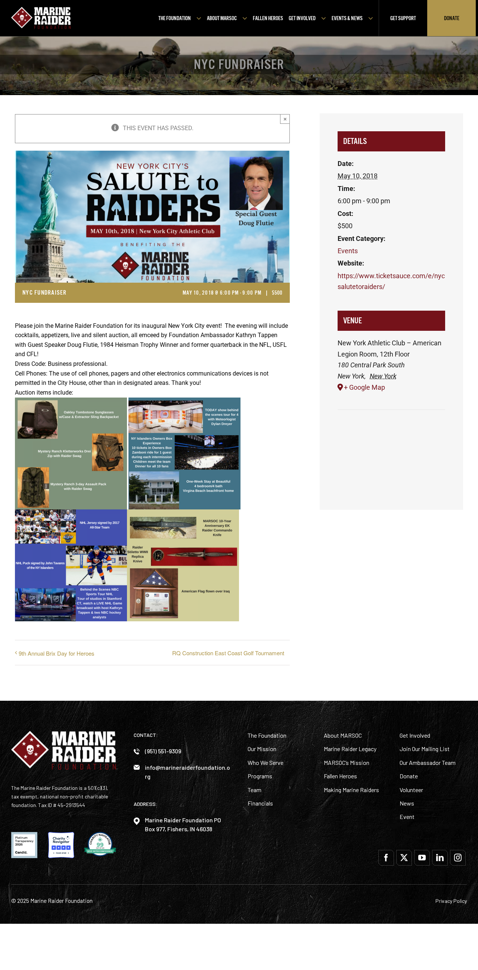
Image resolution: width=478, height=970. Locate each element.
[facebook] (386, 858)
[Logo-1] (41, 9)
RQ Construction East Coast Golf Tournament (228, 653)
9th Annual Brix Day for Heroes (56, 653)
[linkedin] (440, 858)
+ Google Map (364, 387)
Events (348, 251)
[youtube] (422, 858)
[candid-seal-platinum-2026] (24, 834)
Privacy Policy (451, 901)
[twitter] (404, 858)
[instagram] (458, 858)
